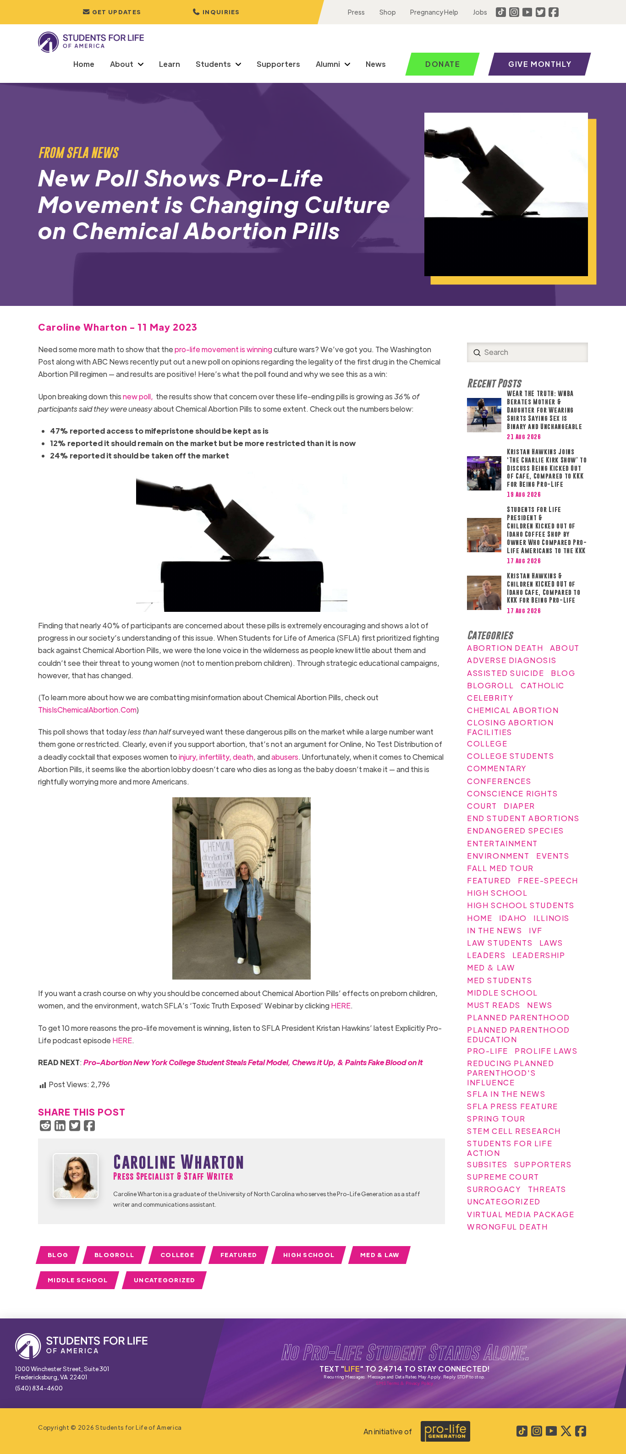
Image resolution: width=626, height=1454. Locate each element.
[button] (216, 12)
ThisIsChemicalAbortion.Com (87, 709)
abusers (284, 757)
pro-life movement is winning (223, 349)
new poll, (139, 396)
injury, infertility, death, (217, 757)
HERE (341, 1005)
